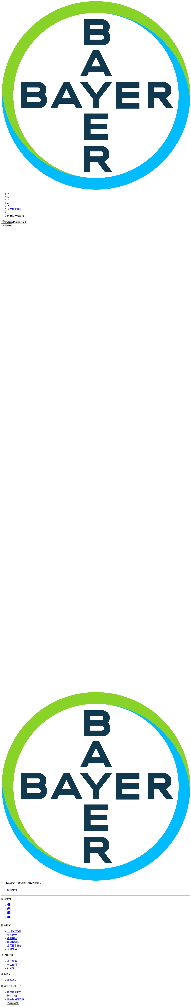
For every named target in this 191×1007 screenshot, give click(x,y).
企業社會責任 (14, 209)
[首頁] (8, 197)
